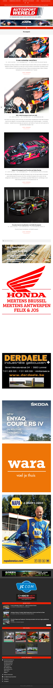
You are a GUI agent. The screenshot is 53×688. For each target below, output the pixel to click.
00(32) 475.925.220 (8, 685)
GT (44, 226)
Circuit (32, 62)
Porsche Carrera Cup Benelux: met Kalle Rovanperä (26, 225)
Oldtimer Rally (23, 624)
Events (13, 624)
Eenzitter (37, 62)
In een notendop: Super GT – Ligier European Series (23, 616)
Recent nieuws (43, 62)
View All (49, 636)
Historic (18, 624)
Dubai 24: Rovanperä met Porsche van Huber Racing (26, 170)
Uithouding (45, 171)
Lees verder (26, 72)
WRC (42, 117)
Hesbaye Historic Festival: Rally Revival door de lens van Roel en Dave (28, 623)
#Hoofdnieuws (37, 117)
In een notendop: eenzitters (26, 60)
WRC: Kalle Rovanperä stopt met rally (26, 115)
